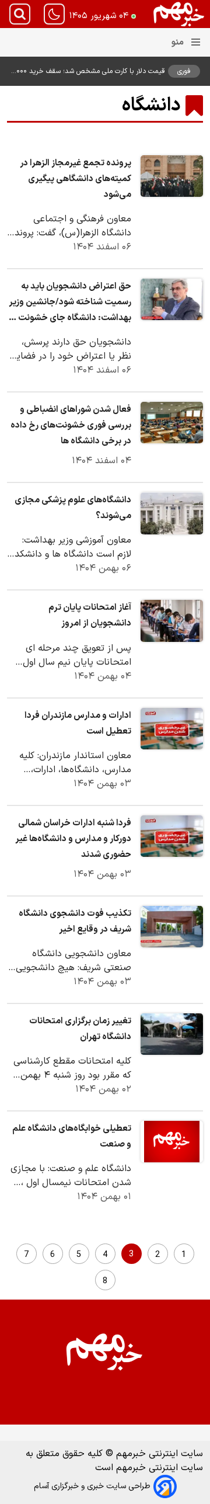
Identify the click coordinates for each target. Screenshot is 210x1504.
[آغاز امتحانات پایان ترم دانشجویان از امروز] (172, 620)
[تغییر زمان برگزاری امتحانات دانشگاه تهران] (172, 1034)
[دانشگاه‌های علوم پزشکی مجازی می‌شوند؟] (172, 513)
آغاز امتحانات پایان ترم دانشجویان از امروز (89, 615)
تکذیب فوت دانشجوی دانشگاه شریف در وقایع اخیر (75, 921)
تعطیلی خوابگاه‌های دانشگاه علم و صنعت (71, 1136)
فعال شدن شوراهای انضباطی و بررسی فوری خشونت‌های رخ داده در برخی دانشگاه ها (70, 425)
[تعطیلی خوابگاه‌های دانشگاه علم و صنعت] (172, 1141)
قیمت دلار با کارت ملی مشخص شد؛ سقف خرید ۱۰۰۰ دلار (89, 71)
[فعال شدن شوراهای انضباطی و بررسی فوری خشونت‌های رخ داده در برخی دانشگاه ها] (172, 422)
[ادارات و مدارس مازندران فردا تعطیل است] (172, 728)
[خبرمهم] (179, 14)
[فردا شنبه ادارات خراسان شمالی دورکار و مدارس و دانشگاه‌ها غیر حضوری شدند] (172, 836)
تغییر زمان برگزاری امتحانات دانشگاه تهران (80, 1029)
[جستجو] (19, 14)
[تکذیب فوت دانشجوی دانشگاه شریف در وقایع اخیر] (172, 926)
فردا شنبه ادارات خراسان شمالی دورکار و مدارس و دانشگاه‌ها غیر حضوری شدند (73, 839)
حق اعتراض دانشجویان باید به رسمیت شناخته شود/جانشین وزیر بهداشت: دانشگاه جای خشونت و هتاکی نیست (70, 303)
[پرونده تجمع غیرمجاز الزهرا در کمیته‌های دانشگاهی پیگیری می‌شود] (172, 176)
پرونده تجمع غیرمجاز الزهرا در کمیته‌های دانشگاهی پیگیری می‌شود (75, 179)
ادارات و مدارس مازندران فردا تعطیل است (77, 723)
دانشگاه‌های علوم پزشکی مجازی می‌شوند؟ (73, 508)
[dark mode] (54, 14)
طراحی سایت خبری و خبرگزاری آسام (92, 1486)
